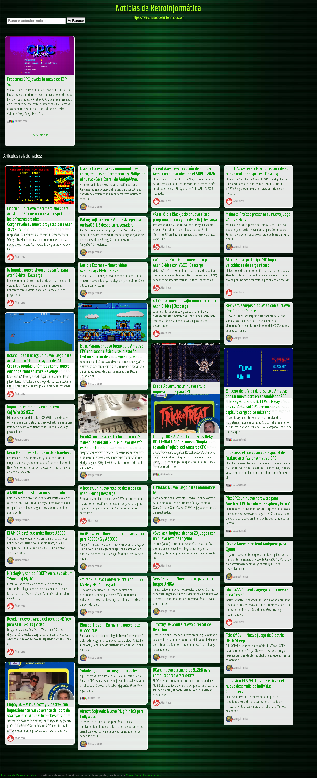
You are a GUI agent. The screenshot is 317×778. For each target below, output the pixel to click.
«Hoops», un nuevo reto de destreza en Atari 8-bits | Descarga (110, 490)
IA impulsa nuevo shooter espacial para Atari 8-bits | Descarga (37, 272)
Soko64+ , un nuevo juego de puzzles (109, 670)
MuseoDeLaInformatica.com (143, 775)
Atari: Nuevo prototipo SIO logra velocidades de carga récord (251, 262)
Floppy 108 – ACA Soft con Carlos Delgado (185, 436)
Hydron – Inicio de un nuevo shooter (108, 356)
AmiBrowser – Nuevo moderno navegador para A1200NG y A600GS (112, 536)
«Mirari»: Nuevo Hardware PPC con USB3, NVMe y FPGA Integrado (111, 581)
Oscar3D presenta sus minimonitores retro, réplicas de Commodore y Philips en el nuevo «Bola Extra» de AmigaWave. (112, 174)
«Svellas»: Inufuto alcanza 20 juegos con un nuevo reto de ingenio (184, 535)
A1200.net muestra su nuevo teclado (36, 492)
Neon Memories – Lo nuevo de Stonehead (39, 452)
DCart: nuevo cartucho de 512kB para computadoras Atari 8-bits (182, 672)
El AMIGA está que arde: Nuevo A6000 (36, 533)
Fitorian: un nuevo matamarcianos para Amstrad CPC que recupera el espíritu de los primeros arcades (38, 213)
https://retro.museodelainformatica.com (158, 17)
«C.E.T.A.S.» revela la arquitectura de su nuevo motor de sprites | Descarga (257, 171)
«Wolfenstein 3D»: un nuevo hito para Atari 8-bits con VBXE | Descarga (182, 262)
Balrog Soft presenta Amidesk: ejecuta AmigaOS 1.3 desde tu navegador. (110, 222)
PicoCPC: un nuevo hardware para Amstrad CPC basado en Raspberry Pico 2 (258, 500)
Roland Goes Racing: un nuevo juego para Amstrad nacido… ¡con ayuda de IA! (39, 358)
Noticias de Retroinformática (158, 8)
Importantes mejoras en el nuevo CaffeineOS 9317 (33, 409)
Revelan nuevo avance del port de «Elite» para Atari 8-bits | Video (39, 621)
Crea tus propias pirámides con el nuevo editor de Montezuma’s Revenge (38, 368)
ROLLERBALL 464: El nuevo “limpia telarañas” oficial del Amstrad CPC (180, 444)
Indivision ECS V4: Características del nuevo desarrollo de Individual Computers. (255, 686)
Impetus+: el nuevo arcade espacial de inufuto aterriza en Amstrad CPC (255, 455)
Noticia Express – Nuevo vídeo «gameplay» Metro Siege (103, 267)
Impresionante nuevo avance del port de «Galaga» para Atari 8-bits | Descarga (38, 712)
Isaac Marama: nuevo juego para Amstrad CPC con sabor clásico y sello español (112, 348)
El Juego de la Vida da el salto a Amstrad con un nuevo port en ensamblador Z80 (257, 393)
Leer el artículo (39, 135)
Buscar (77, 21)
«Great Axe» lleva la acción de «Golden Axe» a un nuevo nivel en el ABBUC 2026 (184, 171)
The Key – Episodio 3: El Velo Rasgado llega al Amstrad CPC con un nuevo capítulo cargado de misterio (255, 407)
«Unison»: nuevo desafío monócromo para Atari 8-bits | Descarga (185, 303)
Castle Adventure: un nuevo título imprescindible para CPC (179, 388)
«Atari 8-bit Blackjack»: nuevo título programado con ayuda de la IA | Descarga (185, 216)
